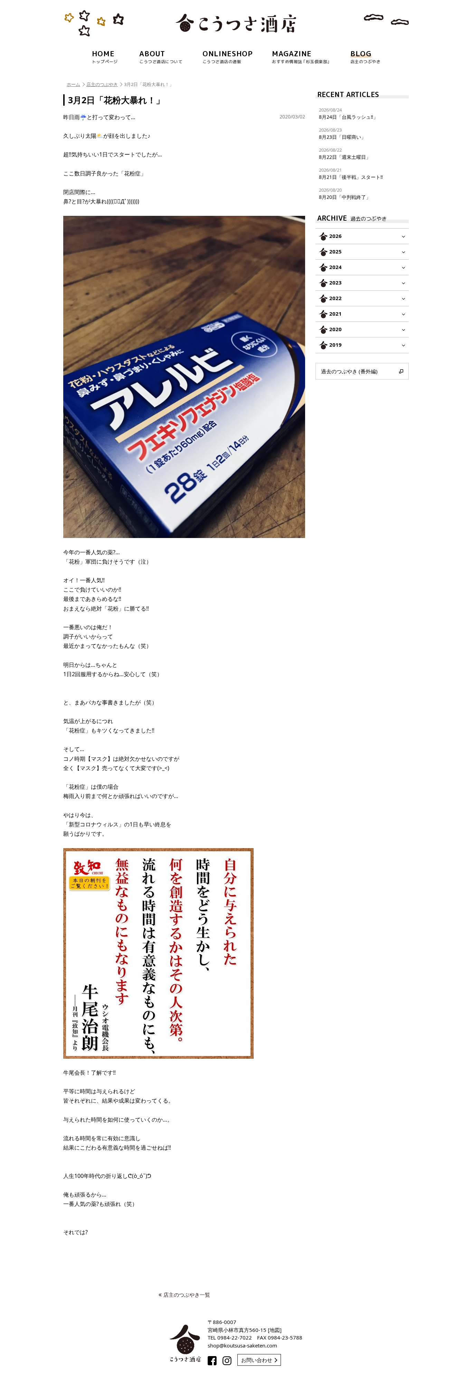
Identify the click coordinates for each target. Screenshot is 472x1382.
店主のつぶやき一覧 (186, 1294)
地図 (275, 1329)
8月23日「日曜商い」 (342, 133)
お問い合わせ (256, 1359)
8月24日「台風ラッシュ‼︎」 (348, 113)
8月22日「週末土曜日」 (345, 153)
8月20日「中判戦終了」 (345, 193)
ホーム (73, 84)
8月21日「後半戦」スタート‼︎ (351, 173)
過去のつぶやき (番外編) (349, 371)
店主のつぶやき (102, 84)
